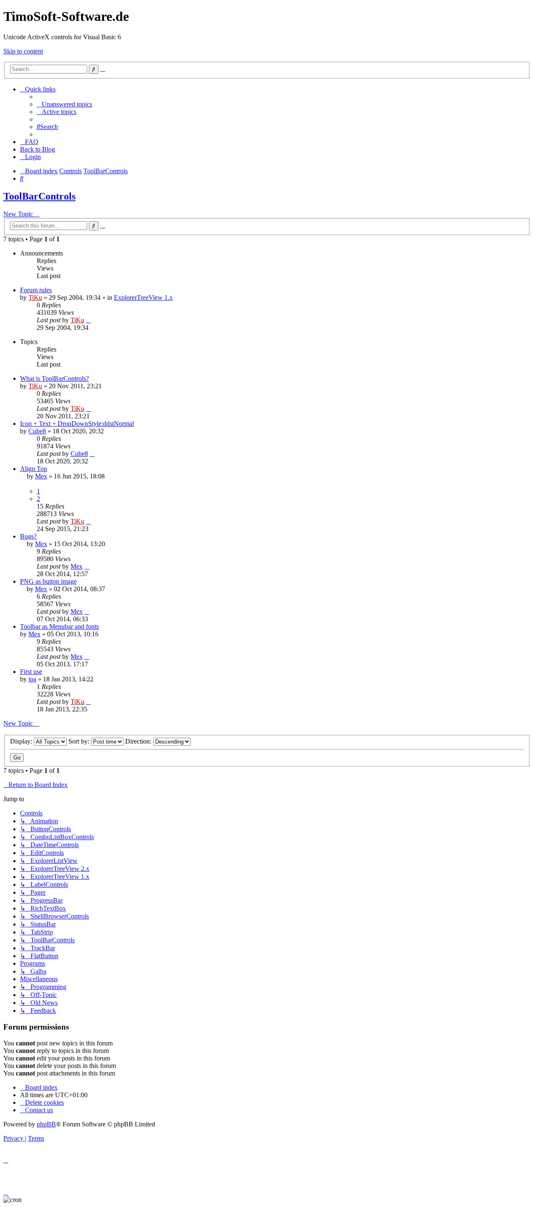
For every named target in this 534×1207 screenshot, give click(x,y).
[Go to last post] (88, 320)
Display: (22, 741)
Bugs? (28, 536)
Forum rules (36, 290)
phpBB (46, 1124)
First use (31, 671)
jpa (32, 679)
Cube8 (37, 431)
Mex (41, 476)
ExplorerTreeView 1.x (143, 297)
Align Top (33, 468)
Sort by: (79, 741)
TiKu (35, 297)
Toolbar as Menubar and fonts (59, 626)
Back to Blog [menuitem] (37, 149)
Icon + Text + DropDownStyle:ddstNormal (77, 423)
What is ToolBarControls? (54, 378)
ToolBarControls (39, 196)
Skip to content (23, 51)
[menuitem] (64, 104)
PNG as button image (48, 581)
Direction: (139, 741)
